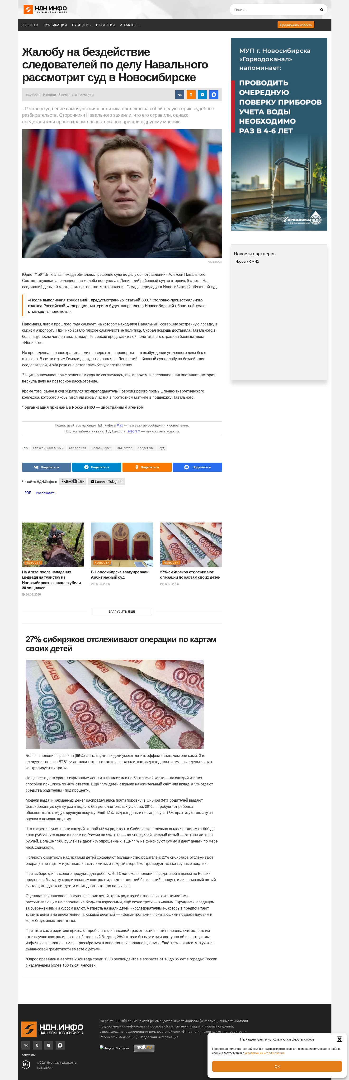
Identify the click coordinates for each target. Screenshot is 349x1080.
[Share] (46, 467)
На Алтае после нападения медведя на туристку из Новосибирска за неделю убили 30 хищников (51, 580)
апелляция (77, 448)
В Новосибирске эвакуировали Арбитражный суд (119, 574)
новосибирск (101, 448)
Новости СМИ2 (247, 261)
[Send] (197, 467)
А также (128, 25)
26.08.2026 (33, 594)
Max (120, 425)
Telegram (133, 431)
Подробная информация (158, 1036)
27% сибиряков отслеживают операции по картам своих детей (190, 574)
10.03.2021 (33, 94)
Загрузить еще (122, 611)
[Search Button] (323, 9)
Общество (124, 448)
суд (162, 448)
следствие (146, 448)
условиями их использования (264, 1053)
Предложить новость (296, 24)
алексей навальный (48, 448)
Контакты (28, 1054)
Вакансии (105, 25)
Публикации (55, 25)
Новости (29, 25)
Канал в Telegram (108, 481)
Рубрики (80, 25)
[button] (339, 1039)
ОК (277, 1066)
